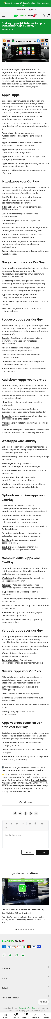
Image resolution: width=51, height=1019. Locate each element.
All (24, 802)
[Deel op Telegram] (31, 813)
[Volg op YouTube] (23, 955)
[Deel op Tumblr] (25, 813)
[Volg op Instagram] (17, 955)
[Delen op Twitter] (20, 813)
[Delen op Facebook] (15, 813)
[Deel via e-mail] (36, 813)
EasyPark (6, 547)
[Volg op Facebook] (4, 955)
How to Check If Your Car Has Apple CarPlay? (23, 909)
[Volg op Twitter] (10, 955)
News (29, 802)
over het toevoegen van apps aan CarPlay (22, 770)
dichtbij (46, 4)
